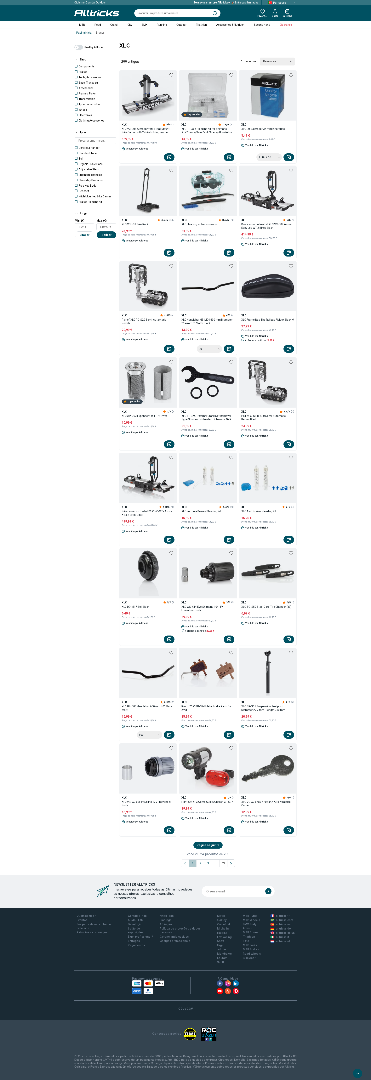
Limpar (84, 234)
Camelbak (224, 924)
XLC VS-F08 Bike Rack (135, 224)
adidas (221, 949)
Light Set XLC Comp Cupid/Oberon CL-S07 (207, 801)
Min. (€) (79, 220)
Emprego (166, 920)
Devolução (135, 924)
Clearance (286, 24)
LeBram (222, 957)
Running (162, 24)
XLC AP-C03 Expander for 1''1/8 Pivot (144, 415)
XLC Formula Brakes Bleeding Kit (201, 511)
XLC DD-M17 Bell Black (135, 606)
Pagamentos (136, 945)
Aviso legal (167, 915)
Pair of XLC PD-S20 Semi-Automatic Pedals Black (263, 417)
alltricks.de (283, 928)
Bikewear (249, 957)
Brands (100, 32)
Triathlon (201, 24)
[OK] (268, 891)
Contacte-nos (137, 915)
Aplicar (106, 234)
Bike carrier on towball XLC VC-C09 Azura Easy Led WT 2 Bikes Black (266, 226)
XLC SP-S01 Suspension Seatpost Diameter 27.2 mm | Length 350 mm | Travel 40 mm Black (263, 708)
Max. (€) (101, 220)
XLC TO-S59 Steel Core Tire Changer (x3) (266, 606)
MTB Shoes (250, 932)
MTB (82, 24)
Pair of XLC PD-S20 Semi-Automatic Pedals (144, 321)
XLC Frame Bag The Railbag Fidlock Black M (267, 319)
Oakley (222, 920)
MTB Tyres (250, 915)
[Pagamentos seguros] (148, 987)
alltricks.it (282, 937)
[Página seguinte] (231, 863)
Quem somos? (86, 915)
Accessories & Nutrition (230, 24)
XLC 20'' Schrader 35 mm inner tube (263, 128)
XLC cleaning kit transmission (199, 224)
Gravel (114, 24)
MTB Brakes (251, 949)
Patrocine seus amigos (92, 932)
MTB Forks (250, 945)
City (130, 24)
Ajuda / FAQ (135, 920)
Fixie (246, 940)
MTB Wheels (251, 920)
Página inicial (84, 32)
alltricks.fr (282, 915)
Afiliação (166, 924)
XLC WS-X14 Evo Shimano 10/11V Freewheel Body (202, 608)
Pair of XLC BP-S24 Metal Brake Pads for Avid (206, 708)
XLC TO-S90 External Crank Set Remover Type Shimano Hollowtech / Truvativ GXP (206, 417)
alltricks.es (283, 924)
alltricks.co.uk (285, 932)
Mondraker (224, 953)
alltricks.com (284, 920)
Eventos (82, 920)
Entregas (134, 940)
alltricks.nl (283, 941)
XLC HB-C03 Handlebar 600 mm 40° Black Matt (147, 708)
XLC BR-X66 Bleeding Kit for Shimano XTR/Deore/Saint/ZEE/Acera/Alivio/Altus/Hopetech (207, 130)
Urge (220, 945)
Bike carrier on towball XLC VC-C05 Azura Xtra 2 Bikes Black (147, 513)
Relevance (269, 61)
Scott (220, 962)
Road (97, 24)
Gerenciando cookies (174, 936)
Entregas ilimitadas (225, 2)
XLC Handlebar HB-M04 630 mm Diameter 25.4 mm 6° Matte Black (207, 321)
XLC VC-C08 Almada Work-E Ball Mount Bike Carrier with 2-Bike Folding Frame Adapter (145, 130)
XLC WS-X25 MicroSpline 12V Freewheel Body (146, 803)
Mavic (221, 915)
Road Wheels (252, 953)
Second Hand (262, 24)
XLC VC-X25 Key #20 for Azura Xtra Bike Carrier (266, 803)
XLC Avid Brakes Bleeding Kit (258, 511)
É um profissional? (140, 936)
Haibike (222, 932)
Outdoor (181, 24)
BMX (144, 24)
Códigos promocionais (175, 940)
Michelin (223, 928)
